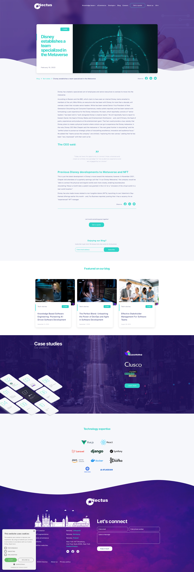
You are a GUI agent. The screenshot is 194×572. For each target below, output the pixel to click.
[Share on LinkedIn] (151, 78)
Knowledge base (88, 5)
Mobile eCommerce (41, 538)
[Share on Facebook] (146, 78)
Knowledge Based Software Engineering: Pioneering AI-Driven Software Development (52, 316)
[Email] (155, 78)
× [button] (34, 531)
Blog (119, 5)
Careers (125, 5)
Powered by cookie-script (19, 567)
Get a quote (137, 5)
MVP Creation (39, 530)
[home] (43, 6)
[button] (89, 5)
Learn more (132, 385)
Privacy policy (65, 562)
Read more (12, 544)
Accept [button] (10, 560)
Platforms (37, 542)
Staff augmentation (41, 534)
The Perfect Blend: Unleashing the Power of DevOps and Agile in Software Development (94, 316)
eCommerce (101, 5)
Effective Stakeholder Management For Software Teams (133, 316)
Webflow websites (41, 545)
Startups (111, 5)
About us (150, 5)
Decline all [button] (26, 560)
